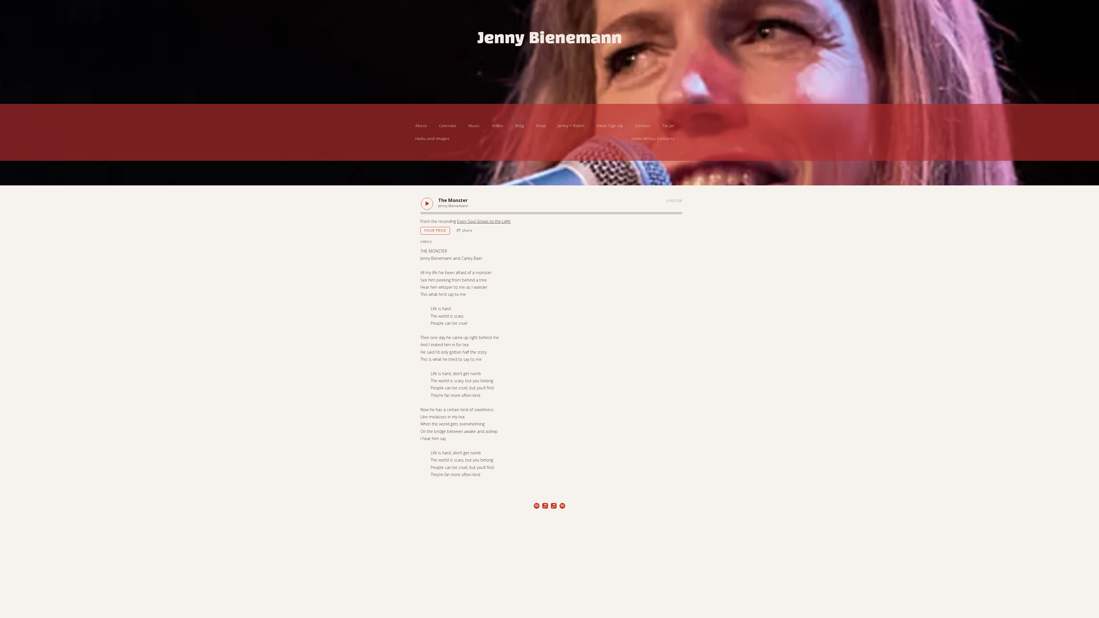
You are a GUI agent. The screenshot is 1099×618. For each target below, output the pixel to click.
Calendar (448, 125)
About (421, 125)
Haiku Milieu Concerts (653, 138)
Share (467, 230)
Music (474, 125)
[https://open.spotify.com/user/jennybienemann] (536, 506)
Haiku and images (432, 138)
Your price (435, 230)
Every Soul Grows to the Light (484, 221)
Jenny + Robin (571, 125)
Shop (541, 125)
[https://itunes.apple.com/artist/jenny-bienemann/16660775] (545, 506)
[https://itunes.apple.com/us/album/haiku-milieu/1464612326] (554, 506)
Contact (642, 125)
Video (497, 125)
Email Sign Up (610, 125)
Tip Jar (668, 125)
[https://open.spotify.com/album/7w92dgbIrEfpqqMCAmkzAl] (562, 506)
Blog (519, 125)
